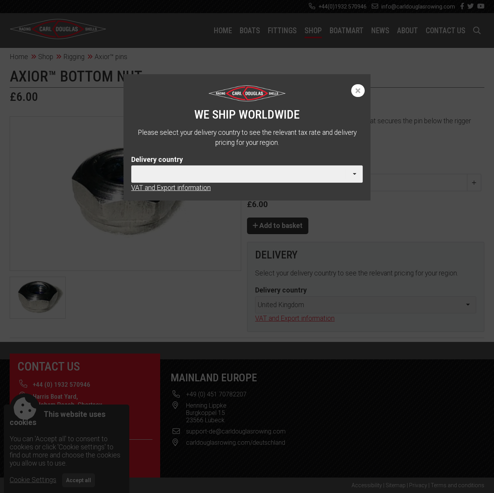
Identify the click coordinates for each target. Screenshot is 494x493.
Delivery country (157, 159)
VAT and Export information (171, 188)
